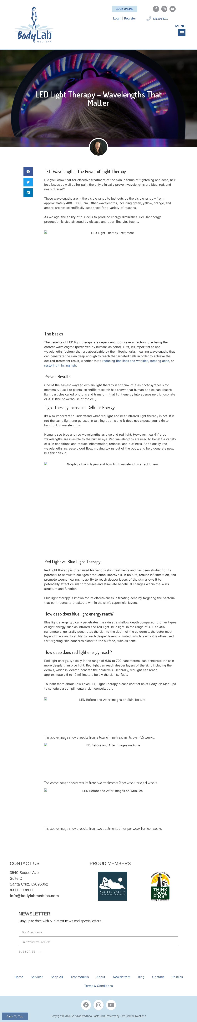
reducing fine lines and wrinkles (125, 361)
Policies (177, 977)
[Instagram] (164, 9)
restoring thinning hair (60, 365)
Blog (141, 977)
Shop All (57, 977)
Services (37, 977)
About (100, 977)
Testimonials (80, 977)
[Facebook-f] (156, 9)
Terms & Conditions (98, 986)
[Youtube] (172, 9)
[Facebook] (86, 1005)
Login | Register (124, 18)
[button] (181, 32)
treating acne (159, 361)
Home (18, 977)
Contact (158, 977)
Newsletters (121, 977)
